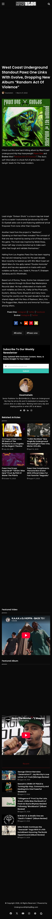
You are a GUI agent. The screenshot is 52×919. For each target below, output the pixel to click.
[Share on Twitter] (21, 323)
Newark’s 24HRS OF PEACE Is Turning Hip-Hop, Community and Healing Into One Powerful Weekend (33, 788)
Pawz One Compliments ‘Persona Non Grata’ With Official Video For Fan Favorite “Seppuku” (38, 472)
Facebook (40, 312)
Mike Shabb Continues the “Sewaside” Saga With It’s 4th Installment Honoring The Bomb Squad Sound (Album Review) (32, 831)
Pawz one (33, 333)
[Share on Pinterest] (31, 323)
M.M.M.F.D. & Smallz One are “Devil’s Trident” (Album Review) (32, 817)
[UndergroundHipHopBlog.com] (26, 4)
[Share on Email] (36, 323)
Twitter (31, 312)
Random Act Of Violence (25, 156)
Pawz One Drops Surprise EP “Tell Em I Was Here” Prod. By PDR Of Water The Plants (13, 472)
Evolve (18, 333)
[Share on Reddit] (26, 323)
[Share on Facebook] (16, 323)
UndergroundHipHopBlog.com (26, 907)
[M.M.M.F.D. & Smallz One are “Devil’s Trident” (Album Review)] (9, 819)
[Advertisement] (26, 36)
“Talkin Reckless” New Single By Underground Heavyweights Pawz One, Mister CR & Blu (38, 442)
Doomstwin (9, 93)
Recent (26, 763)
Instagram (22, 312)
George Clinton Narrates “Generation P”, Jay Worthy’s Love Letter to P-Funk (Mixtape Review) (33, 774)
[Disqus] (26, 515)
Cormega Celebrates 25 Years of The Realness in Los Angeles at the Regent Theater (13, 442)
